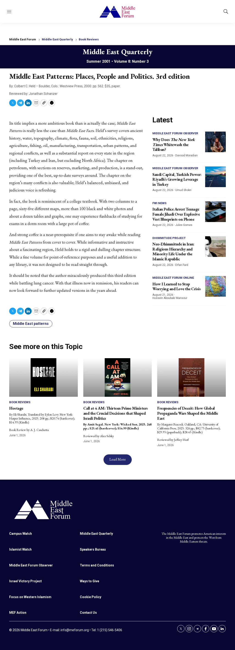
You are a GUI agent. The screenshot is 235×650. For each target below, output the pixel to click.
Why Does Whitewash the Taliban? (173, 144)
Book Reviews (89, 39)
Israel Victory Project (25, 581)
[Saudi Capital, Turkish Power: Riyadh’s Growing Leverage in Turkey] (215, 176)
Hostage (16, 408)
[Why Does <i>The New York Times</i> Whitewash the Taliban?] (215, 142)
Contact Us (88, 612)
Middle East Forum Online (173, 277)
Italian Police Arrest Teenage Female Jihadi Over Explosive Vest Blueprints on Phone (176, 214)
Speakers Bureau (93, 549)
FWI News (159, 203)
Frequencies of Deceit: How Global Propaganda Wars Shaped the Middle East (187, 413)
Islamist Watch (20, 549)
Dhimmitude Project (169, 238)
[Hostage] (43, 377)
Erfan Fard (181, 265)
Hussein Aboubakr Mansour (169, 298)
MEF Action (17, 612)
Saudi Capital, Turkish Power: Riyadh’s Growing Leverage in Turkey (176, 179)
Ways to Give (89, 581)
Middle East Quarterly (57, 39)
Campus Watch (20, 533)
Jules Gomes (183, 225)
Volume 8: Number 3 (131, 61)
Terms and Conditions (97, 565)
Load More (117, 459)
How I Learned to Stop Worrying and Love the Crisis (176, 286)
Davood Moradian (186, 155)
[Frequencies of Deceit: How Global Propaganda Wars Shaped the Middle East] (191, 377)
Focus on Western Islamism (30, 597)
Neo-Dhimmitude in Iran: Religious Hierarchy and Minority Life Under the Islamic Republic (173, 251)
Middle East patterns (31, 323)
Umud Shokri (183, 190)
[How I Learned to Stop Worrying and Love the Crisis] (215, 286)
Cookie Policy (90, 597)
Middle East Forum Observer (175, 133)
